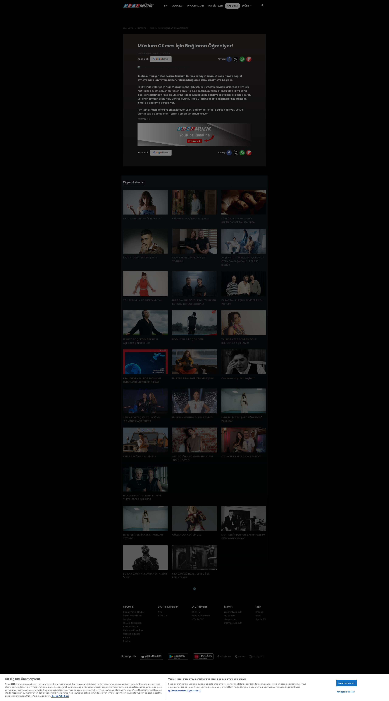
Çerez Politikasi (60, 695)
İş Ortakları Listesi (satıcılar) (184, 690)
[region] (194, 687)
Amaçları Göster (346, 691)
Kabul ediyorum (346, 683)
